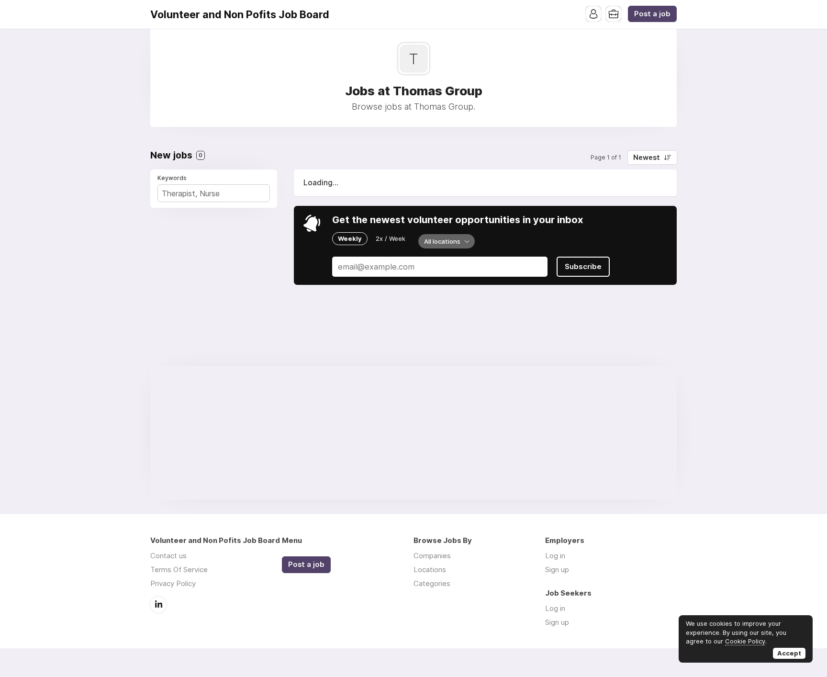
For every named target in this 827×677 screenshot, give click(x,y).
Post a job (652, 14)
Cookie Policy (745, 641)
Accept (789, 653)
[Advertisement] (413, 433)
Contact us (168, 555)
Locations (430, 569)
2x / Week (390, 238)
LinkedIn (158, 605)
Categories (432, 583)
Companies (432, 555)
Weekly (350, 238)
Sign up (557, 569)
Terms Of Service (179, 569)
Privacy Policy (173, 583)
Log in (555, 555)
